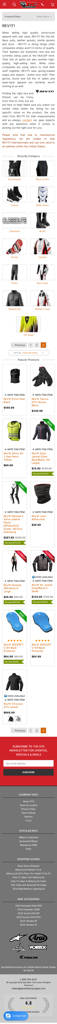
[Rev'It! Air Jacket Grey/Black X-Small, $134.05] (42, 562)
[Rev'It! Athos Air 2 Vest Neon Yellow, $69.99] (14, 431)
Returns (28, 816)
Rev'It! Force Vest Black (14, 400)
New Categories (29, 899)
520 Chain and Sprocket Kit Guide (28, 885)
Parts (28, 848)
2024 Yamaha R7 (28, 921)
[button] (28, 16)
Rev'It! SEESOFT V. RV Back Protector (13, 648)
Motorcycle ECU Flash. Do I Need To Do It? (28, 873)
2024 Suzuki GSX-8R (28, 913)
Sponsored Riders (28, 841)
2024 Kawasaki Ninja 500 (28, 905)
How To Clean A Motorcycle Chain (28, 881)
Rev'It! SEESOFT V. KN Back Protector (41, 648)
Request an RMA (28, 845)
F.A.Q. (28, 820)
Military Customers (28, 837)
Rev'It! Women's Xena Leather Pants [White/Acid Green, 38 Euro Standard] (13, 524)
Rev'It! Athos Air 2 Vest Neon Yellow (13, 456)
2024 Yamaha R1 (28, 924)
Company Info (28, 794)
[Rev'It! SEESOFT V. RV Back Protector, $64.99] (14, 622)
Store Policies (28, 812)
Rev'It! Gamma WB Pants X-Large (12, 588)
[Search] (14, 4)
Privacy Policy (28, 809)
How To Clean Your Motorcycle (28, 877)
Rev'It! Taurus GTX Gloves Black (40, 402)
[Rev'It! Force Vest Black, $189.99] (14, 376)
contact (27, 120)
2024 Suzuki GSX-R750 (28, 917)
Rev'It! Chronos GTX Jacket (13, 705)
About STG (28, 801)
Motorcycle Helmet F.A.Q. (28, 869)
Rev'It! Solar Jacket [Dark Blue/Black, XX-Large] (41, 458)
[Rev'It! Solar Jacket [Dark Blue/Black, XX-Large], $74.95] (42, 431)
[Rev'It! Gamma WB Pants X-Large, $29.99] (14, 562)
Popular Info (28, 830)
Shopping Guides (28, 859)
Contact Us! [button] (19, 1015)
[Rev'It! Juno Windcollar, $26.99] (42, 493)
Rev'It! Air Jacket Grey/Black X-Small (42, 588)
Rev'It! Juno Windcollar (39, 517)
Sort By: (18, 352)
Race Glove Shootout (28, 865)
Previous (19, 345)
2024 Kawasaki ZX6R (28, 909)
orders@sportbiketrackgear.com (28, 988)
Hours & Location (28, 805)
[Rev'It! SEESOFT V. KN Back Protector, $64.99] (42, 622)
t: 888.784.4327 (28, 979)
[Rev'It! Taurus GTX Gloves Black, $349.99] (42, 376)
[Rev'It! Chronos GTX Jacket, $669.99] (14, 681)
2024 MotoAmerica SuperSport (29, 888)
